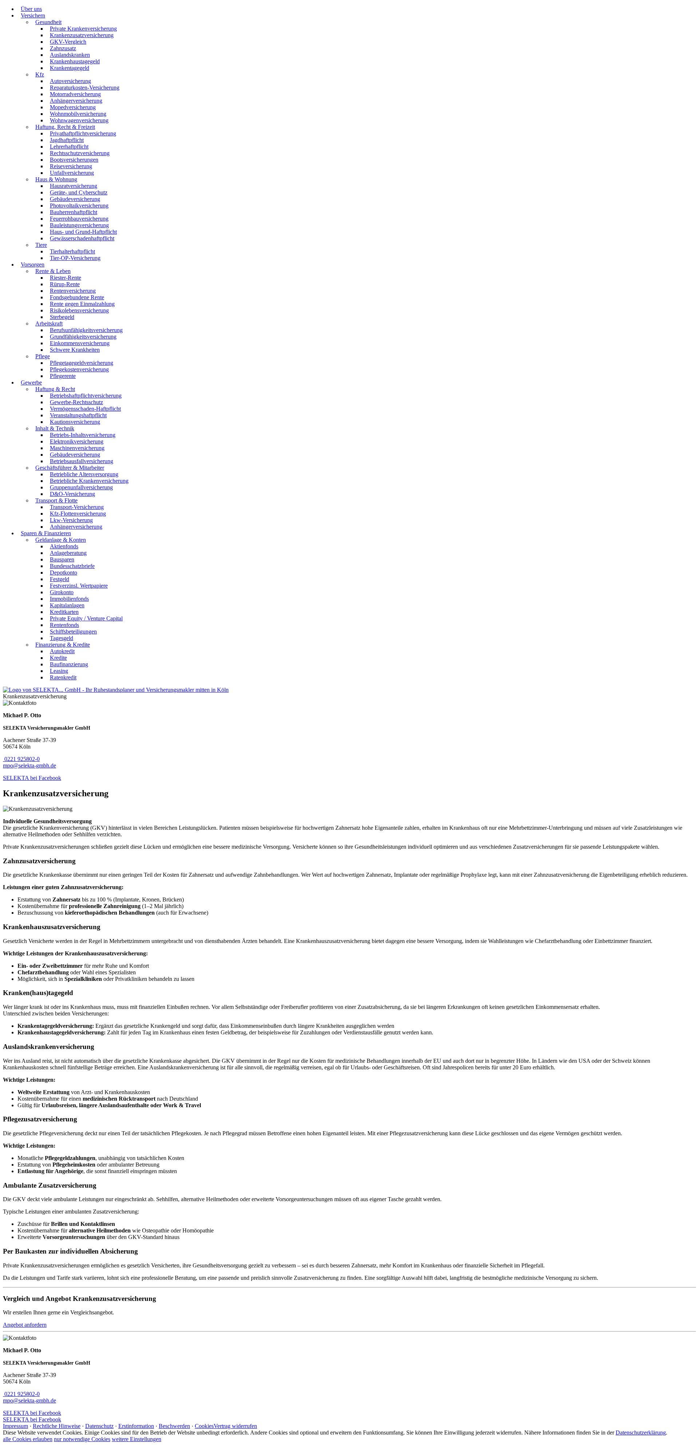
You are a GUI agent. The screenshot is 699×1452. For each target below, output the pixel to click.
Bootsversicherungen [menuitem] (74, 160)
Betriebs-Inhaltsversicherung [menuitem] (82, 435)
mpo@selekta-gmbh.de (29, 765)
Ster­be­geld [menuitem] (62, 317)
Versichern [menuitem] (33, 15)
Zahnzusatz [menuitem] (63, 48)
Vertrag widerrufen (235, 1426)
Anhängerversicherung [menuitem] (76, 101)
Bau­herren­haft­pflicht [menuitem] (73, 212)
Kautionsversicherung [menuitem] (75, 422)
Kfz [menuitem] (39, 74)
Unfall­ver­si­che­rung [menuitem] (72, 173)
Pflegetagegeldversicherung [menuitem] (81, 363)
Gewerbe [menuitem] (31, 382)
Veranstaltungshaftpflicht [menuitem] (78, 415)
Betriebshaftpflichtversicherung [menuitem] (86, 395)
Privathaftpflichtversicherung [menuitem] (83, 133)
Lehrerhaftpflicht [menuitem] (69, 146)
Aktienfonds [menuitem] (64, 546)
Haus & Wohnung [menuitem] (56, 179)
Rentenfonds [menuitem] (64, 625)
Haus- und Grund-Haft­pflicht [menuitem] (83, 232)
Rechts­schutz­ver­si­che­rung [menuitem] (80, 153)
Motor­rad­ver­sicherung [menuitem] (75, 94)
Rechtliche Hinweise (56, 1426)
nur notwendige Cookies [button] (82, 1439)
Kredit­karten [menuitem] (64, 612)
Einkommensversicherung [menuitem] (80, 343)
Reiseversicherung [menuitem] (71, 166)
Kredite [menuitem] (58, 658)
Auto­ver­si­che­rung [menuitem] (70, 81)
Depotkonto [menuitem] (63, 572)
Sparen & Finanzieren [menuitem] (46, 533)
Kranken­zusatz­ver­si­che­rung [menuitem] (82, 35)
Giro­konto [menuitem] (62, 592)
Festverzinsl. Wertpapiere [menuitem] (79, 586)
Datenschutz (99, 1426)
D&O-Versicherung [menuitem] (72, 494)
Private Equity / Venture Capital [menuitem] (86, 618)
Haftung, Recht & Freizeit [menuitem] (65, 127)
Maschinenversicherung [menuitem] (77, 448)
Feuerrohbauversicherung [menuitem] (79, 219)
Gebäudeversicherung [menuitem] (75, 199)
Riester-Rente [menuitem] (65, 278)
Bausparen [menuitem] (62, 559)
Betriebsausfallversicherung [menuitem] (81, 461)
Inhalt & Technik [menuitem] (54, 428)
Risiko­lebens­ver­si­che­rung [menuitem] (79, 310)
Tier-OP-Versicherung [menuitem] (75, 258)
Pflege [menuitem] (42, 356)
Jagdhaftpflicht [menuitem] (67, 140)
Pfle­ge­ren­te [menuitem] (63, 376)
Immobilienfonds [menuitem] (69, 599)
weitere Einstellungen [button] (136, 1439)
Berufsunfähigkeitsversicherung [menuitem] (86, 330)
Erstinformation (136, 1426)
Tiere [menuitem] (41, 245)
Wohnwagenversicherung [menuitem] (79, 120)
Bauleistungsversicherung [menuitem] (79, 225)
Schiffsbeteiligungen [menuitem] (73, 631)
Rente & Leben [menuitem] (53, 271)
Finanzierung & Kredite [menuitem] (62, 645)
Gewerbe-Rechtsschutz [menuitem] (76, 402)
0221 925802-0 (22, 759)
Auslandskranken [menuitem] (70, 55)
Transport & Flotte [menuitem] (56, 500)
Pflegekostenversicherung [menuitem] (79, 369)
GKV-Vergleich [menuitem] (68, 42)
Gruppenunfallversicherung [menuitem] (81, 487)
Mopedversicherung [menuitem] (73, 107)
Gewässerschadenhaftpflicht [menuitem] (82, 238)
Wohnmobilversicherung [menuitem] (78, 114)
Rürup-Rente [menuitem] (65, 284)
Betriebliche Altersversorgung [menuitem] (84, 474)
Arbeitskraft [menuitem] (49, 323)
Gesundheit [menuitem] (48, 22)
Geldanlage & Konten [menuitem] (60, 540)
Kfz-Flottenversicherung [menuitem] (78, 513)
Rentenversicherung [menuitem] (73, 291)
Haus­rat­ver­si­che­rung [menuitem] (73, 186)
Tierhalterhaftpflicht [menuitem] (72, 251)
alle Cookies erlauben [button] (27, 1439)
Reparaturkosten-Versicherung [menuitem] (84, 87)
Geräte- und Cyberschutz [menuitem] (78, 192)
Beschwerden (174, 1426)
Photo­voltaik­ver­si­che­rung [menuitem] (79, 205)
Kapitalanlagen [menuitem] (67, 605)
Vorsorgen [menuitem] (32, 264)
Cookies (204, 1426)
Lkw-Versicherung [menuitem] (71, 520)
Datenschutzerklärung (641, 1432)
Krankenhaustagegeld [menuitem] (75, 61)
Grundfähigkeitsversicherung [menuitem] (83, 337)
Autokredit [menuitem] (62, 651)
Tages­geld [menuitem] (61, 638)
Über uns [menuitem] (31, 9)
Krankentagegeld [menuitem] (69, 68)
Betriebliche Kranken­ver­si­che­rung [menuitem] (89, 481)
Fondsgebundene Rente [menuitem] (77, 297)
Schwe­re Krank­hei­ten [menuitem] (75, 350)
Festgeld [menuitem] (59, 579)
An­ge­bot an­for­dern (25, 1325)
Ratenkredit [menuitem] (63, 677)
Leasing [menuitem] (59, 671)
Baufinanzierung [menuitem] (69, 664)
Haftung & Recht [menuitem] (55, 389)
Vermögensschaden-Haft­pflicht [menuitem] (85, 409)
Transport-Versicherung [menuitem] (77, 507)
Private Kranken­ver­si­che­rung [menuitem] (83, 28)
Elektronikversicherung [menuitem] (76, 441)
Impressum (15, 1426)
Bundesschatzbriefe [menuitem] (72, 566)
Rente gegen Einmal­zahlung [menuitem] (82, 304)
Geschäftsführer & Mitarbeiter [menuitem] (69, 468)
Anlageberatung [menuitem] (68, 553)
